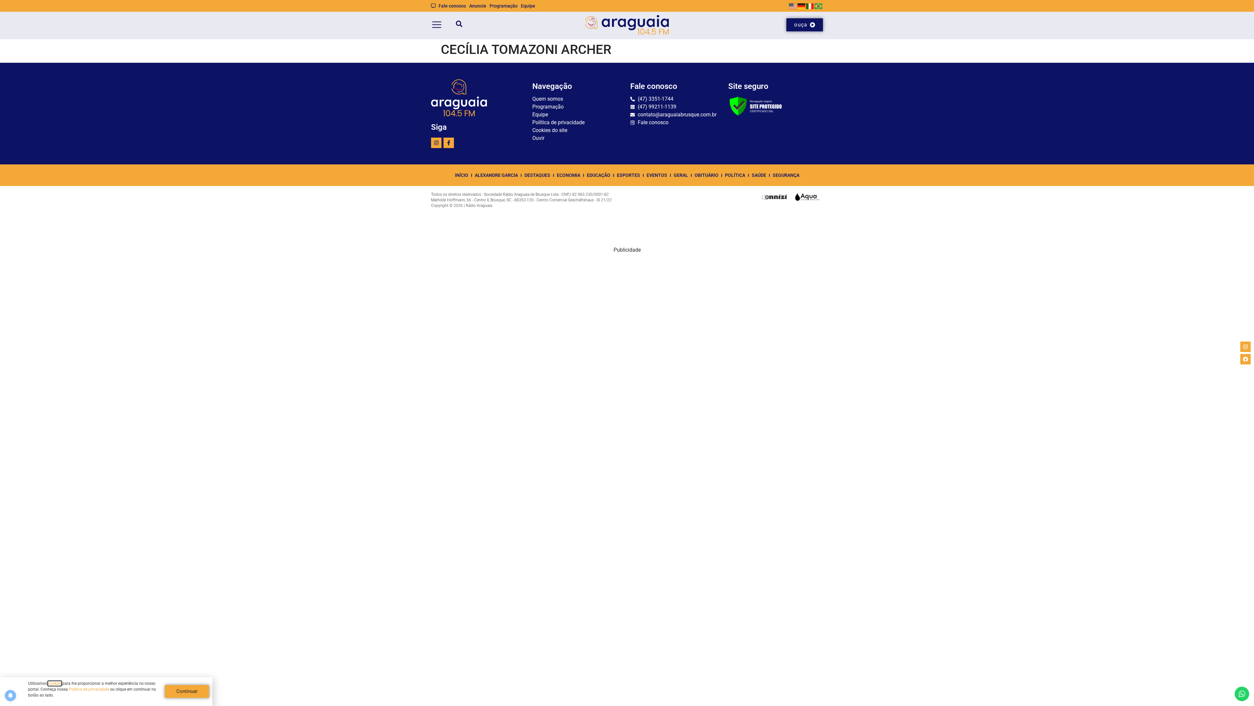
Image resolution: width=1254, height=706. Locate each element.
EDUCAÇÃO (598, 175)
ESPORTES (628, 175)
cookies (54, 683)
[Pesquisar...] (459, 25)
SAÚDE (759, 175)
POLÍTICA (735, 175)
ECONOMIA (568, 175)
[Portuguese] (818, 6)
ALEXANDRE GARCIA (496, 175)
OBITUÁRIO (706, 175)
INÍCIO (461, 175)
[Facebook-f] (448, 143)
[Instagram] (436, 143)
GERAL (681, 175)
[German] (801, 6)
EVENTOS (657, 175)
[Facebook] (1245, 359)
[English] (793, 6)
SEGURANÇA (786, 175)
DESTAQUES (537, 175)
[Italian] (810, 6)
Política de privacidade (89, 689)
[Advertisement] (627, 299)
